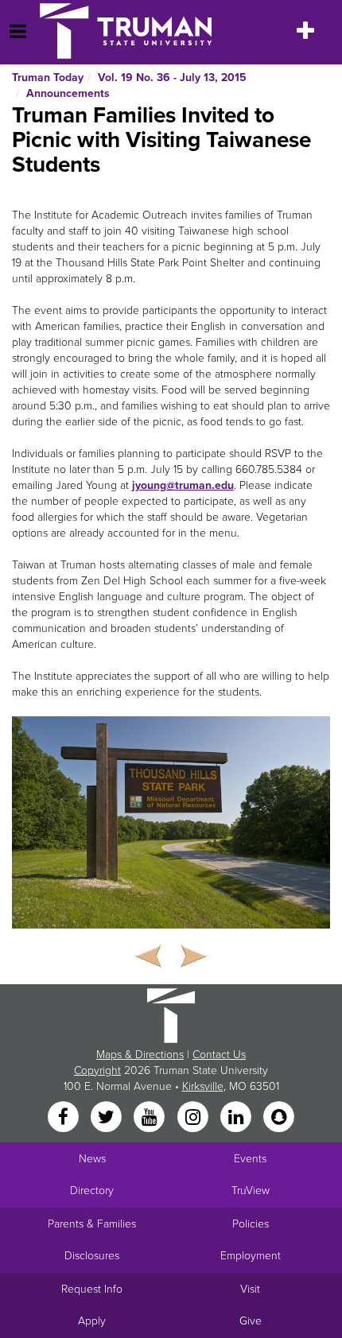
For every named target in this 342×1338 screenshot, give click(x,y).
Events (250, 1158)
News (92, 1158)
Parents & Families (92, 1224)
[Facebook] (64, 1117)
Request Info (91, 1289)
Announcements (68, 93)
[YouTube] (151, 1117)
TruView (250, 1190)
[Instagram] (194, 1117)
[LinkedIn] (237, 1117)
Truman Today (48, 77)
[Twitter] (107, 1117)
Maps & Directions (140, 1054)
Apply (92, 1321)
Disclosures (91, 1255)
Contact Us (219, 1054)
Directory (92, 1190)
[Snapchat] (279, 1117)
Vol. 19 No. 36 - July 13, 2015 (172, 77)
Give (250, 1321)
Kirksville (202, 1086)
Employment (250, 1255)
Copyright (97, 1070)
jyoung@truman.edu (183, 485)
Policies (250, 1224)
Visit (250, 1289)
